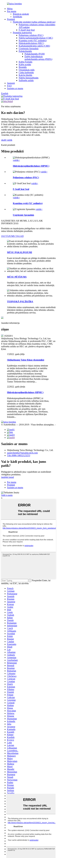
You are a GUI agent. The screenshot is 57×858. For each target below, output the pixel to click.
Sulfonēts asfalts (26, 80)
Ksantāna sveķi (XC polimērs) (33, 40)
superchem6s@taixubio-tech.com (22, 453)
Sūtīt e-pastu (7, 495)
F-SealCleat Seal (21, 189)
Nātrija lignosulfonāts (28, 78)
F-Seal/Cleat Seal (27, 30)
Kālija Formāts (25, 62)
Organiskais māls (26, 70)
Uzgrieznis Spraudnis (28, 48)
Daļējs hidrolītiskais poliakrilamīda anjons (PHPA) (38, 57)
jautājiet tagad (7, 477)
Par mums (11, 11)
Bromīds (23, 67)
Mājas (10, 8)
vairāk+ (16, 160)
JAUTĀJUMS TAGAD (12, 236)
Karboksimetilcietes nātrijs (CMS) (34, 46)
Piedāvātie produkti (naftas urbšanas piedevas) (34, 22)
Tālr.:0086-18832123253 (18, 455)
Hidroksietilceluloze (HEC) (31, 43)
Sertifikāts (17, 16)
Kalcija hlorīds (25, 75)
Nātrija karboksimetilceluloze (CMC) (36, 38)
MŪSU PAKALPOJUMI (19, 252)
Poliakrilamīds (25, 51)
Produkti (11, 19)
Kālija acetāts (25, 64)
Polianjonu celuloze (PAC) (31, 35)
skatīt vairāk (6, 140)
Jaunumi (11, 83)
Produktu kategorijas (22, 32)
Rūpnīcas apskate (21, 14)
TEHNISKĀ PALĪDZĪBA (20, 301)
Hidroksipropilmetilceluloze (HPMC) (31, 166)
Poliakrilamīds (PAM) (35, 54)
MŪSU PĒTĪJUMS (17, 277)
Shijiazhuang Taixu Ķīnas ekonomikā (25, 360)
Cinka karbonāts (26, 72)
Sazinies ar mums (15, 88)
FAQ (9, 85)
